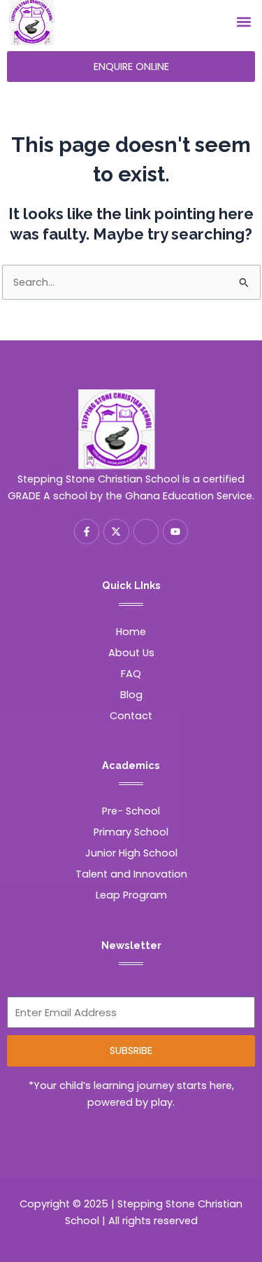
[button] (243, 22)
